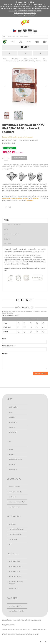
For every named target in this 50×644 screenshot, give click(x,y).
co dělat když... (14, 589)
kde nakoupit (13, 469)
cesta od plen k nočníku (16, 611)
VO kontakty (13, 539)
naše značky (13, 407)
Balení (7, 239)
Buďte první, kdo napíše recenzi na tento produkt (17, 137)
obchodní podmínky (15, 492)
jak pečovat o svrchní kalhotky (16, 582)
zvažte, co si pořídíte (15, 606)
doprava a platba (14, 487)
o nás (11, 449)
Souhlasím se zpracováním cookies (25, 13)
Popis (6, 220)
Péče (6, 229)
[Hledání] (4, 37)
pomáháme (13, 432)
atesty (11, 412)
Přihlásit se (40, 53)
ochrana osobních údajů (17, 502)
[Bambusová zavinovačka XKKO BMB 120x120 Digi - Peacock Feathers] (25, 86)
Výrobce (7, 243)
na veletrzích (13, 422)
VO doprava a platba (15, 534)
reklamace (12, 497)
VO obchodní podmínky (16, 529)
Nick (3, 338)
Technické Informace (13, 225)
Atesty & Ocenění (11, 234)
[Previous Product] (43, 125)
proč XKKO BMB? (14, 561)
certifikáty (12, 417)
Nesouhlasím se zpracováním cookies (25, 15)
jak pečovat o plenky (15, 576)
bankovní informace (15, 459)
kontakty (12, 454)
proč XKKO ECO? (14, 571)
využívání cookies (14, 507)
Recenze (4, 353)
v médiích (12, 427)
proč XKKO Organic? (15, 566)
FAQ (10, 544)
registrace (12, 524)
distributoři (12, 464)
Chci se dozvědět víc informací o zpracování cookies (25, 11)
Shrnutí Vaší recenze (8, 345)
